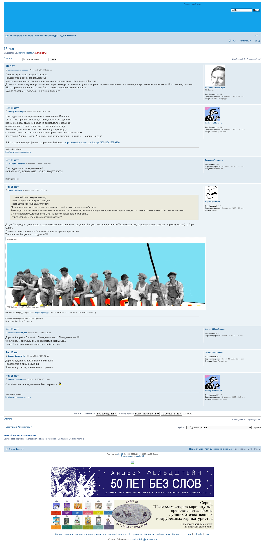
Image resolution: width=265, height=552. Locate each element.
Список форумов (17, 36)
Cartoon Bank (163, 534)
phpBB (120, 454)
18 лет (9, 49)
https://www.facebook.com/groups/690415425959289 (92, 142)
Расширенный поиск (192, 4)
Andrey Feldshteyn (25, 53)
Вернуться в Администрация (19, 427)
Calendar (198, 534)
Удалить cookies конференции (218, 449)
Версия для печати (251, 35)
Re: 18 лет (12, 107)
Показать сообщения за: (84, 413)
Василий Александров (18, 70)
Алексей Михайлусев (17, 333)
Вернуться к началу (259, 102)
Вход (257, 41)
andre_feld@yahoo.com (144, 539)
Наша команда (196, 449)
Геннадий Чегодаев (16, 164)
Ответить (8, 58)
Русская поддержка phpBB (132, 456)
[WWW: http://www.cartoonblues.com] (207, 136)
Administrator (41, 53)
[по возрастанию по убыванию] (176, 413)
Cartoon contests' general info (90, 534)
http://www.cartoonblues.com (18, 152)
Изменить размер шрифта (257, 35)
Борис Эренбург (15, 190)
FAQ (234, 41)
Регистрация (245, 41)
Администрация (68, 36)
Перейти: (181, 427)
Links (207, 534)
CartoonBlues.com (117, 534)
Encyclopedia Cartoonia (141, 534)
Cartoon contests (64, 534)
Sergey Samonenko (16, 356)
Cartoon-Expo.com (181, 534)
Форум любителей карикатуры (43, 36)
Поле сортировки (126, 413)
